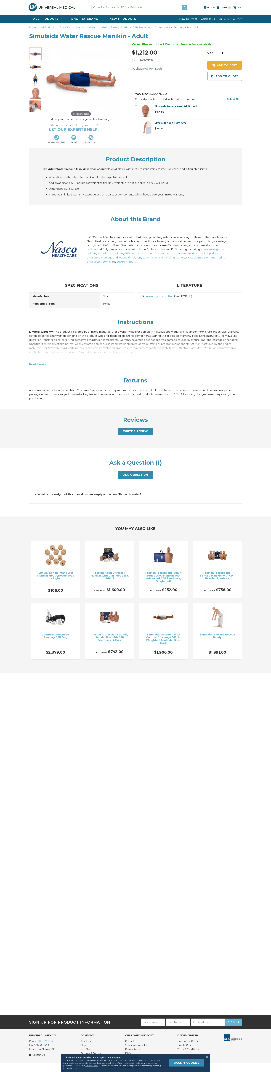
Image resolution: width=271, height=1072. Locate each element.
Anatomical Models (86, 27)
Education (65, 27)
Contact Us (208, 18)
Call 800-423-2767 (230, 18)
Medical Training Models (115, 27)
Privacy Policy (91, 1065)
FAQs (128, 1053)
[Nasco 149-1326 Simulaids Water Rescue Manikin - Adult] (35, 53)
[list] (135, 19)
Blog (83, 1045)
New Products (122, 19)
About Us (85, 1041)
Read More (36, 364)
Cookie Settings (70, 1068)
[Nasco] (62, 249)
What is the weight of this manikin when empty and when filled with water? (89, 494)
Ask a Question (135, 474)
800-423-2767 (45, 1041)
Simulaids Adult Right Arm (170, 122)
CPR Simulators (142, 27)
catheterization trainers (159, 253)
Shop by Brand (84, 19)
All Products (48, 27)
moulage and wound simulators (121, 257)
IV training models (186, 253)
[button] (233, 99)
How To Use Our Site (188, 1041)
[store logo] (52, 7)
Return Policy (132, 1049)
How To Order (188, 18)
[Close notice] (206, 1057)
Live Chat (85, 1049)
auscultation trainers (110, 253)
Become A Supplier (91, 1053)
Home (33, 27)
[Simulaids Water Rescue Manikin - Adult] (35, 67)
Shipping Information (136, 1045)
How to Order (184, 1045)
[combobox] (139, 7)
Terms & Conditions (188, 1049)
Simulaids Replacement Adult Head (176, 106)
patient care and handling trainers (163, 257)
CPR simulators (133, 253)
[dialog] (135, 1063)
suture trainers (126, 261)
